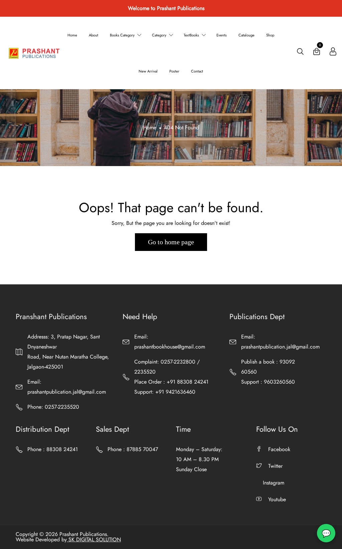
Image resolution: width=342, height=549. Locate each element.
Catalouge (246, 35)
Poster (174, 71)
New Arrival (148, 71)
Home (72, 35)
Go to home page (171, 242)
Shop (270, 35)
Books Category (122, 35)
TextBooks (191, 35)
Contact (197, 71)
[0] (317, 52)
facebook (279, 449)
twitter (275, 466)
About (93, 35)
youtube (277, 499)
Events (221, 35)
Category (159, 35)
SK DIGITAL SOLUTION (94, 539)
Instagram (273, 483)
